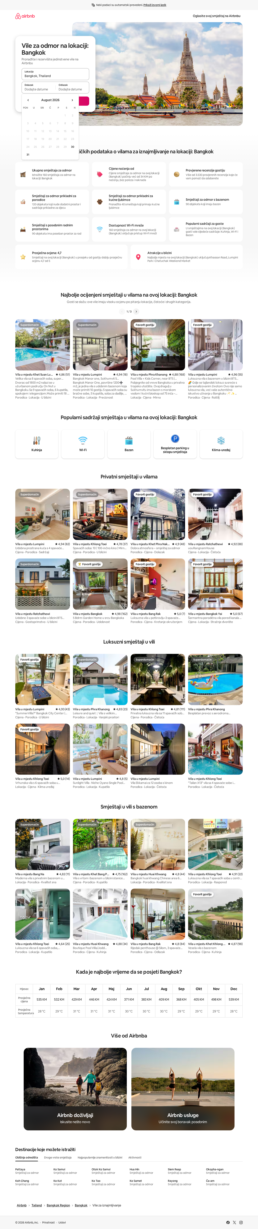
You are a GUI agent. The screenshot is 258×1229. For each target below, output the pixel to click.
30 (72, 147)
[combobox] (55, 76)
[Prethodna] (122, 311)
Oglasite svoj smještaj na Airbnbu (216, 16)
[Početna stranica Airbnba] (25, 16)
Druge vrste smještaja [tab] (58, 1157)
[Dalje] (136, 311)
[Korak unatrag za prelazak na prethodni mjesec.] (28, 100)
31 (28, 154)
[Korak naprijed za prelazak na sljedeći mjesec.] (72, 100)
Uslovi (62, 1222)
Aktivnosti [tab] (134, 1157)
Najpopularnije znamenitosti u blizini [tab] (100, 1157)
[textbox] (38, 89)
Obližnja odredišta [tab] (26, 1157)
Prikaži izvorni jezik (154, 5)
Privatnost (48, 1222)
